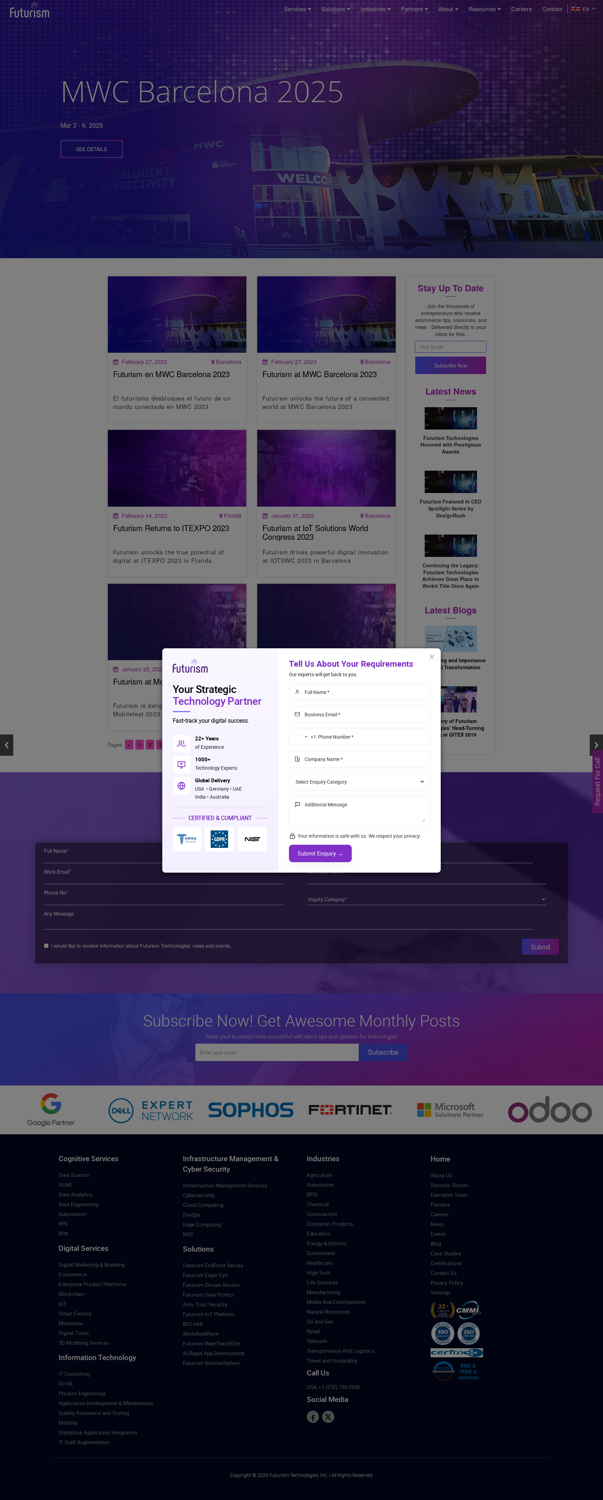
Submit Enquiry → (320, 853)
